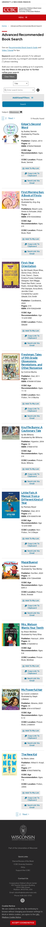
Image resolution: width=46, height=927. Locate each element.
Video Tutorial (7, 50)
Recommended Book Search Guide (23, 47)
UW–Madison (16, 2)
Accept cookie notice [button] (23, 923)
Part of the (23, 848)
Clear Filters (9, 76)
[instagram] (23, 900)
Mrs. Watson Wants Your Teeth (32, 626)
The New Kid (29, 754)
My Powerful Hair (31, 689)
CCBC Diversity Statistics (23, 864)
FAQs (23, 867)
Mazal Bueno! (29, 562)
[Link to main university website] (23, 840)
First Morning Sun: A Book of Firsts (32, 193)
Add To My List (32, 168)
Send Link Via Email (33, 181)
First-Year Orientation (28, 264)
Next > (11, 118)
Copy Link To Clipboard (33, 174)
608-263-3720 (26, 895)
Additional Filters (21, 98)
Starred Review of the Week (23, 861)
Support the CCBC (23, 870)
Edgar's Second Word (31, 125)
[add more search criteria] (38, 90)
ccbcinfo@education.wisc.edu (25, 892)
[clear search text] (33, 90)
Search (23, 104)
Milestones (14, 112)
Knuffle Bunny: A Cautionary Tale (31, 429)
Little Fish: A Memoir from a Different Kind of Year (32, 498)
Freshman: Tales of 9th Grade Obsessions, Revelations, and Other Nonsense (31, 361)
